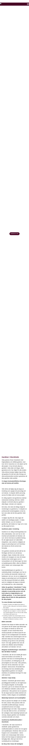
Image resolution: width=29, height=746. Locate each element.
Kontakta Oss (14, 233)
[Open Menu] (27, 4)
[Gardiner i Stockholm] (7, 4)
